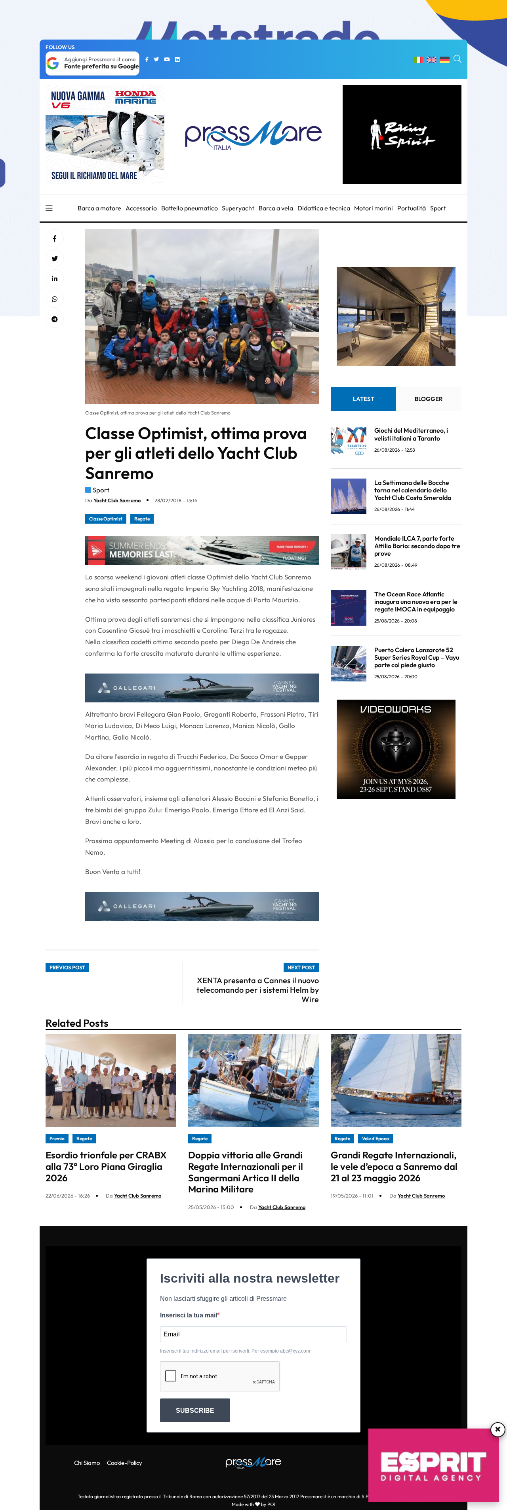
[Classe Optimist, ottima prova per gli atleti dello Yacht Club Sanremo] (54, 279)
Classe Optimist (105, 519)
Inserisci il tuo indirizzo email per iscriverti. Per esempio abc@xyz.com (235, 1351)
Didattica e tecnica (323, 208)
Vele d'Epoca (375, 1138)
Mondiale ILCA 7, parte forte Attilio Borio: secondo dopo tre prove (417, 545)
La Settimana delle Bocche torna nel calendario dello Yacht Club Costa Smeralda (412, 490)
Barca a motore (99, 208)
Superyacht (238, 208)
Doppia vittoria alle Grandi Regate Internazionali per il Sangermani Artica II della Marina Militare (245, 1172)
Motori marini (373, 208)
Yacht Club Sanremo (117, 500)
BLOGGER (429, 399)
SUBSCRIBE (195, 1410)
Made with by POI (253, 1504)
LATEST (363, 399)
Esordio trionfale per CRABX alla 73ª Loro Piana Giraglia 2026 (106, 1166)
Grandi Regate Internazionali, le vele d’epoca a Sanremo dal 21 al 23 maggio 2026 (394, 1166)
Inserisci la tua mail (188, 1315)
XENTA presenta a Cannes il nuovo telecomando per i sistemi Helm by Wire (257, 989)
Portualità (411, 208)
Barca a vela (276, 208)
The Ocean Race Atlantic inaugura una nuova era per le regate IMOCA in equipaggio (415, 601)
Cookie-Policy (124, 1462)
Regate (142, 519)
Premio (57, 1138)
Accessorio (141, 208)
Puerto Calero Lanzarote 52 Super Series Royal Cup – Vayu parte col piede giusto (416, 657)
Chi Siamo (87, 1462)
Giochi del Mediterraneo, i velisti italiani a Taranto (411, 434)
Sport (438, 208)
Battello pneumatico (189, 208)
